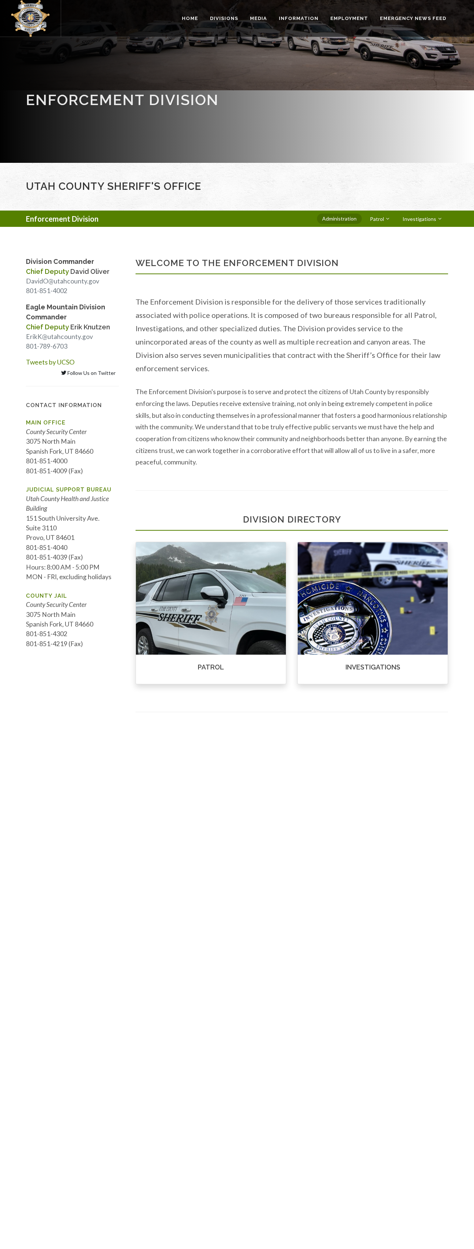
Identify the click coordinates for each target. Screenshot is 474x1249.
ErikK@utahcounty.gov (59, 336)
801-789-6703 (46, 346)
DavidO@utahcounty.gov (62, 281)
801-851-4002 (46, 291)
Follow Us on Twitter (91, 373)
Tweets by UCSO (50, 362)
